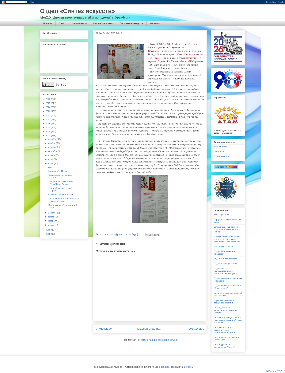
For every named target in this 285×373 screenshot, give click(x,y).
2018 (48, 131)
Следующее (104, 328)
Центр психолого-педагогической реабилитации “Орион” (225, 330)
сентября (53, 151)
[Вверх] (274, 371)
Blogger (188, 367)
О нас (62, 23)
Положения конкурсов (131, 23)
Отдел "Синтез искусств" (226, 259)
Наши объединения (103, 23)
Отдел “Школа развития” (226, 263)
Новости (47, 23)
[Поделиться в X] (152, 234)
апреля (52, 213)
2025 (48, 103)
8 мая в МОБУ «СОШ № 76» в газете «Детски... (63, 199)
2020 (48, 123)
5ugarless (164, 367)
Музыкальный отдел (223, 246)
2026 (48, 99)
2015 (48, 234)
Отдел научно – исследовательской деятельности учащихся (225, 271)
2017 (48, 135)
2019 (48, 127)
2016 (48, 230)
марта (51, 217)
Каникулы (155, 23)
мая (50, 167)
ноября (52, 143)
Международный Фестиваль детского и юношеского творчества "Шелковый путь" (227, 239)
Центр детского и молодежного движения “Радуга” (225, 310)
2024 (48, 107)
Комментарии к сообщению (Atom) (159, 340)
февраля (53, 221)
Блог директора (221, 214)
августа (52, 155)
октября (52, 147)
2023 (48, 111)
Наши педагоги (79, 23)
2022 (48, 115)
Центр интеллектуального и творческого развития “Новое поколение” (228, 320)
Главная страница (149, 328)
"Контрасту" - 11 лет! (58, 171)
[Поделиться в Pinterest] (158, 234)
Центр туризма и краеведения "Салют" (224, 345)
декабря (52, 139)
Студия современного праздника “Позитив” (224, 301)
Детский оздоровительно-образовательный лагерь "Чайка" (226, 229)
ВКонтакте (219, 151)
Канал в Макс (220, 146)
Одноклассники (221, 156)
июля (51, 159)
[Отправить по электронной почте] (146, 234)
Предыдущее (195, 328)
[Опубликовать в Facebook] (155, 234)
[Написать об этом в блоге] (149, 234)
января (52, 225)
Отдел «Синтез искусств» (77, 11)
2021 (48, 119)
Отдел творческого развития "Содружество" (227, 286)
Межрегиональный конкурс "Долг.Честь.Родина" (61, 182)
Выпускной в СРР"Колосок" (61, 194)
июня (51, 163)
